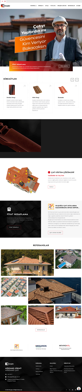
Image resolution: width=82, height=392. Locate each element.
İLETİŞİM (78, 5)
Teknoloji (38, 374)
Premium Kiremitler (69, 368)
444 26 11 (9, 374)
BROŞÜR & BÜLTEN (62, 5)
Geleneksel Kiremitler (69, 366)
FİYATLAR (52, 5)
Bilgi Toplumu (53, 368)
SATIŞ (46, 5)
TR (2, 1)
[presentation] (72, 79)
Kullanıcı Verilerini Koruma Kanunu (56, 371)
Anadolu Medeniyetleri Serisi (69, 371)
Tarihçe (37, 368)
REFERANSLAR (71, 5)
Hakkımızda (38, 366)
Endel (51, 366)
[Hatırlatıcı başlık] (41, 37)
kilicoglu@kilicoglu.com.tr (13, 377)
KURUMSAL (33, 5)
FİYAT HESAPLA (64, 66)
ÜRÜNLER (40, 5)
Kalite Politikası (39, 371)
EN (5, 1)
